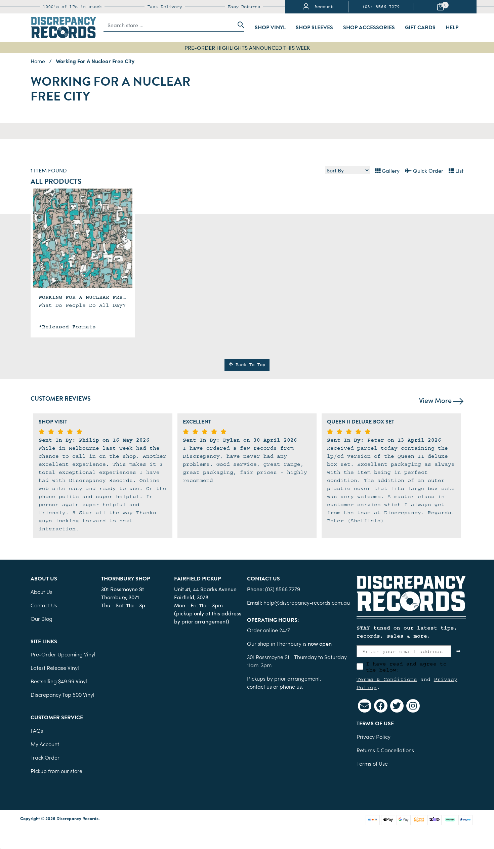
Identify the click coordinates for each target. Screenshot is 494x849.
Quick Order (427, 170)
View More (436, 400)
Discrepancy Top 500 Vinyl (62, 694)
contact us (259, 686)
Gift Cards (420, 28)
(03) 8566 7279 (381, 6)
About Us (41, 591)
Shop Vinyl (270, 28)
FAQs (37, 730)
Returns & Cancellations (385, 750)
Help (452, 28)
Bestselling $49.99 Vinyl (59, 681)
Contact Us (44, 605)
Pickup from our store (56, 770)
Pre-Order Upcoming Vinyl (63, 654)
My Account (45, 743)
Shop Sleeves (314, 28)
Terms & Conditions (387, 679)
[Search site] (239, 24)
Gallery (390, 170)
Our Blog (41, 618)
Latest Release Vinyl (55, 667)
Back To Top (249, 364)
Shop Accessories (369, 28)
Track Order (45, 757)
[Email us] (364, 706)
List (458, 170)
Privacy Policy (373, 736)
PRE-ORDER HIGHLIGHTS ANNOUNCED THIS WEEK (247, 47)
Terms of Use (372, 763)
